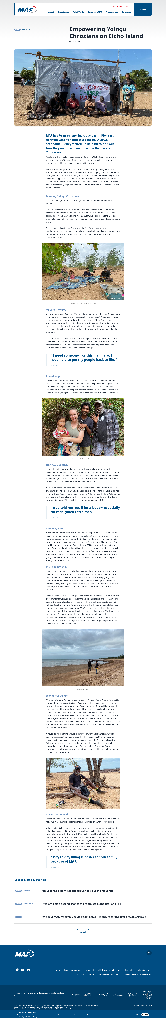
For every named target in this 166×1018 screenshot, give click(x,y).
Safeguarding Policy (125, 970)
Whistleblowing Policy (106, 970)
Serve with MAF (95, 12)
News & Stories (117, 6)
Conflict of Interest (143, 970)
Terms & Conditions (61, 970)
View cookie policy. (31, 1017)
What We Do (79, 12)
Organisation (64, 12)
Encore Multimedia (145, 1005)
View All (83, 932)
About (51, 12)
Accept (137, 1015)
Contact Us (127, 12)
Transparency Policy (106, 974)
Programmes (112, 12)
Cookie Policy (90, 970)
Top (149, 957)
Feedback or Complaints (86, 974)
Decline (145, 1015)
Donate (143, 9)
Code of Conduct (123, 974)
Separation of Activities (141, 974)
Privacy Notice (77, 970)
